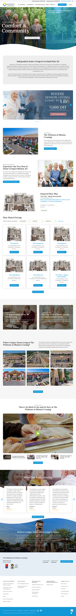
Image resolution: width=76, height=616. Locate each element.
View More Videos (38, 462)
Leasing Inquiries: (53, 1)
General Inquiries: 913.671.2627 (38, 1)
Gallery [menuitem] (4, 596)
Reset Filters (61, 221)
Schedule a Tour (62, 4)
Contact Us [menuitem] (63, 588)
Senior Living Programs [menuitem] (8, 599)
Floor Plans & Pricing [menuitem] (7, 591)
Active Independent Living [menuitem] (23, 583)
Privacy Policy (25, 610)
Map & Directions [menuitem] (64, 593)
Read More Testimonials (38, 516)
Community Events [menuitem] (65, 591)
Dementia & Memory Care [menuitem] (37, 584)
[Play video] (38, 433)
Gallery (47, 4)
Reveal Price (44, 210)
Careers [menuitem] (62, 596)
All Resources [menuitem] (35, 596)
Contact (70, 4)
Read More (8, 325)
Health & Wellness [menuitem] (36, 589)
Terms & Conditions (32, 610)
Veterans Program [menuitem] (7, 601)
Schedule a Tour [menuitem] (64, 586)
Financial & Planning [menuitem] (36, 587)
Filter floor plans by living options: (10, 221)
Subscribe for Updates (66, 1)
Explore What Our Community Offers (38, 545)
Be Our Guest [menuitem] (64, 583)
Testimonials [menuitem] (6, 593)
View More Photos (38, 391)
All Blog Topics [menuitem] (49, 584)
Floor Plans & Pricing (40, 4)
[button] (5, 105)
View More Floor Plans (38, 291)
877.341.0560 (20, 610)
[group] (38, 105)
